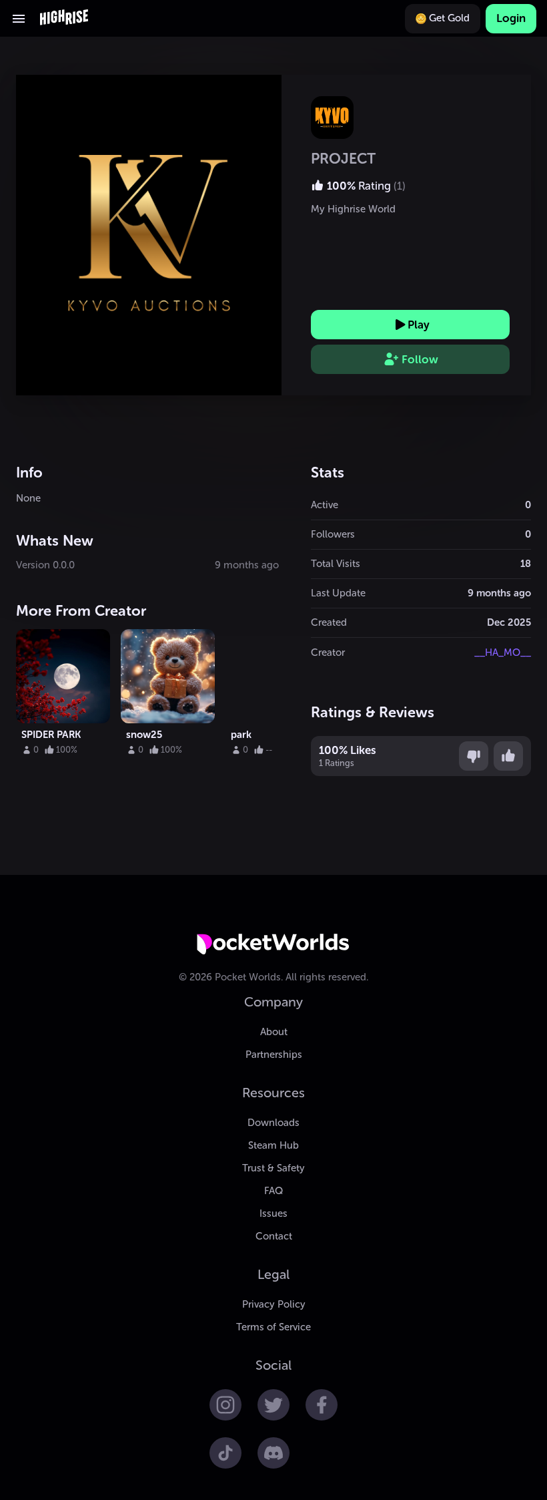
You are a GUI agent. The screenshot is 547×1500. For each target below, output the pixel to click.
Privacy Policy (274, 1304)
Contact (273, 1236)
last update (338, 593)
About (274, 1032)
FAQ (273, 1191)
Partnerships (273, 1055)
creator (328, 652)
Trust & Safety (273, 1168)
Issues (273, 1213)
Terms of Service (273, 1327)
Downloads (273, 1123)
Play (419, 324)
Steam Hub (273, 1145)
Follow (420, 359)
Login (511, 18)
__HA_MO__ (502, 652)
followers (333, 534)
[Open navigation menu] (19, 18)
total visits (335, 564)
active (324, 505)
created (329, 622)
